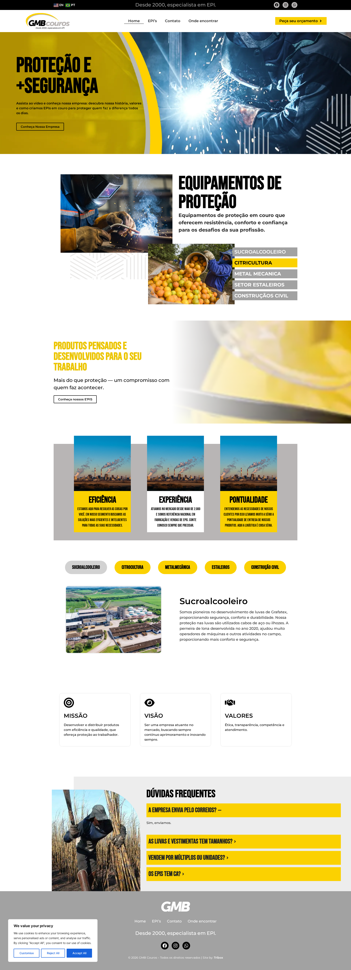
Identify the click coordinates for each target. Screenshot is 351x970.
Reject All (53, 953)
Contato (172, 21)
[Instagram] (285, 5)
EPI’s (152, 21)
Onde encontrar (203, 21)
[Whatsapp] (294, 5)
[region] (53, 940)
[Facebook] (277, 5)
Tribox (218, 957)
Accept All (79, 953)
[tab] (86, 567)
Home (134, 21)
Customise (27, 953)
